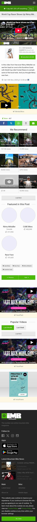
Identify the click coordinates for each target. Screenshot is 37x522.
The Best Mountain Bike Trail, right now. (28, 144)
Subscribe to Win (27, 57)
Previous (11, 277)
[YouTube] (17, 436)
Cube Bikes (7, 266)
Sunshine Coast (8, 269)
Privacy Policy (26, 508)
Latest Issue (6, 488)
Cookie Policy (13, 508)
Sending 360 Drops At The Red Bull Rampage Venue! (28, 165)
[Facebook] (3, 436)
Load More (18, 198)
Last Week (20, 328)
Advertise (21, 488)
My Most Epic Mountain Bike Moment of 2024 (9, 165)
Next (25, 277)
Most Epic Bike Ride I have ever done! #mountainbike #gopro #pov (9, 186)
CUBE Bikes (27, 227)
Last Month (8, 328)
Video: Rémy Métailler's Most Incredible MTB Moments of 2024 (9, 144)
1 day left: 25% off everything (19, 9)
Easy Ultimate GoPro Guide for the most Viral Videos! (28, 186)
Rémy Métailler (9, 227)
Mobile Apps (23, 493)
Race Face (9, 255)
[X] (8, 436)
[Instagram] (12, 436)
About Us (5, 493)
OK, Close (18, 518)
